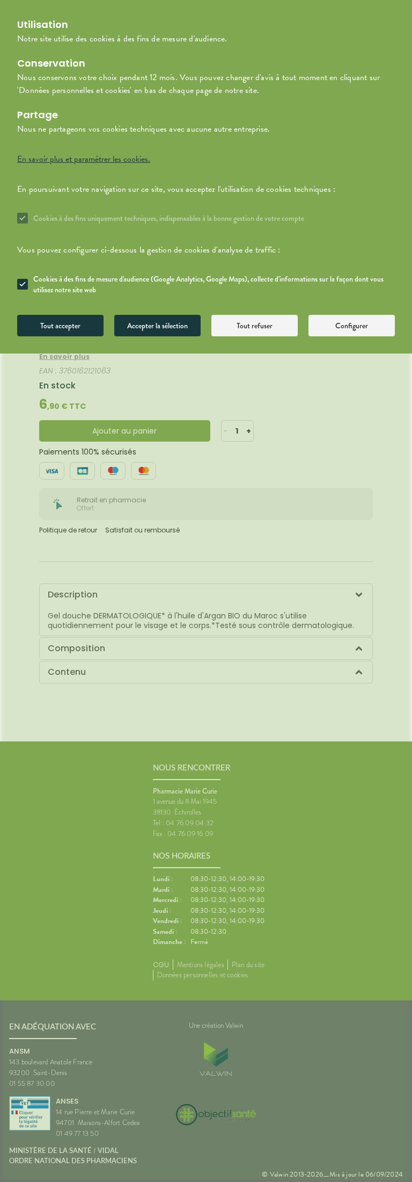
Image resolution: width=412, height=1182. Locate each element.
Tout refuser (255, 325)
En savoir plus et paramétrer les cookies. (83, 159)
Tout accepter (60, 325)
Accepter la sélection (157, 325)
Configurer (351, 325)
